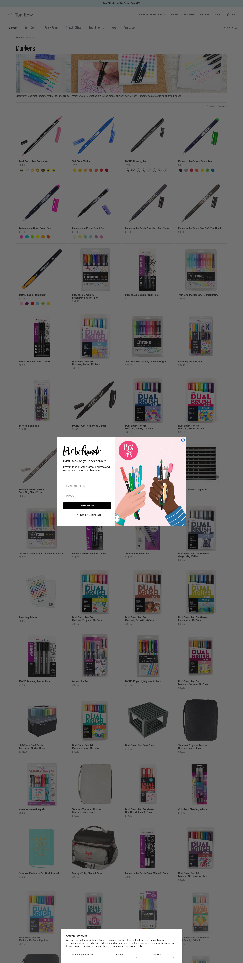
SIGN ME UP (87, 506)
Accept (119, 955)
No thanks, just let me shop (89, 515)
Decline (157, 955)
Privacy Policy (136, 946)
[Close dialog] (183, 439)
